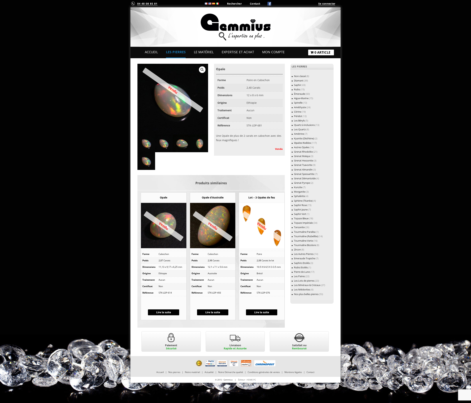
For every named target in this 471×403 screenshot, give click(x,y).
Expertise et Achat (238, 52)
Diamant (298, 80)
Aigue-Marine (301, 98)
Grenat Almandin (303, 169)
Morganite (299, 191)
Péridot (298, 116)
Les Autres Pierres (304, 254)
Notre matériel (192, 372)
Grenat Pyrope (302, 182)
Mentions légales (293, 372)
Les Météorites (302, 289)
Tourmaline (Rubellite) (306, 236)
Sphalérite (299, 196)
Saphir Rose (300, 205)
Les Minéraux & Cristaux (307, 285)
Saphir (297, 85)
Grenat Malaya (302, 156)
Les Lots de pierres (304, 280)
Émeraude (299, 93)
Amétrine (299, 133)
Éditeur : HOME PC (247, 379)
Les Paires (299, 276)
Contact (255, 3)
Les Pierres (176, 52)
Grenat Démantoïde (305, 178)
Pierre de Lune (302, 271)
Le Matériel (204, 52)
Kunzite (298, 187)
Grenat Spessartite (304, 174)
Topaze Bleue (301, 218)
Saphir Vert (300, 214)
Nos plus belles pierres (306, 294)
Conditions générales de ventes (264, 372)
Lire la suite (163, 312)
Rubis (297, 89)
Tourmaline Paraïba (304, 231)
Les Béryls (299, 120)
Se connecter (326, 3)
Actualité (209, 372)
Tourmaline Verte (303, 240)
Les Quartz (300, 129)
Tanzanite (299, 227)
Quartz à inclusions (304, 125)
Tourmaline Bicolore (305, 245)
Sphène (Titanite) (303, 200)
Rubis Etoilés (301, 267)
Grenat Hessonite (303, 160)
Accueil (151, 52)
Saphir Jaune (301, 209)
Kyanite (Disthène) (304, 138)
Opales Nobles (302, 142)
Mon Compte (273, 52)
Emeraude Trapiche (304, 258)
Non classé (300, 76)
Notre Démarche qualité (230, 372)
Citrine (297, 111)
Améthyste (300, 107)
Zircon (297, 249)
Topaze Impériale (303, 222)
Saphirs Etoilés (302, 263)
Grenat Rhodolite (303, 151)
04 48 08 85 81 (147, 3)
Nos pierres (174, 372)
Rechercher (234, 3)
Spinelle (298, 102)
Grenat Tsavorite (303, 165)
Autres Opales (301, 147)
